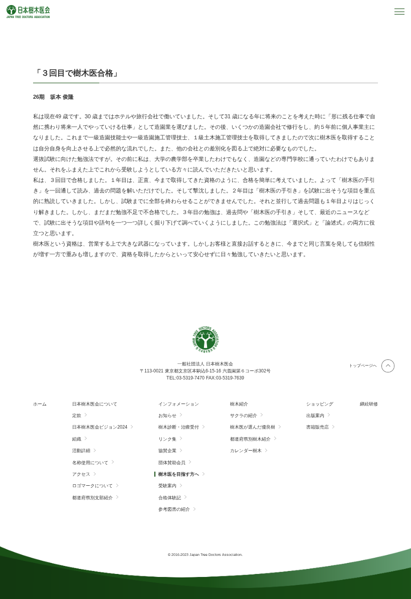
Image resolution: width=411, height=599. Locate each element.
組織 (76, 439)
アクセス (81, 474)
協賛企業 (167, 450)
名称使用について (90, 462)
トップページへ (363, 365)
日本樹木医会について (94, 404)
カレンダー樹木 (246, 450)
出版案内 (315, 415)
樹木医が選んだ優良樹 (252, 427)
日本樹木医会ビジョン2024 (99, 427)
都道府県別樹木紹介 (250, 439)
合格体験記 (169, 497)
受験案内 (167, 485)
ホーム (40, 404)
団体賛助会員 (171, 462)
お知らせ (167, 415)
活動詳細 (81, 450)
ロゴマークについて (92, 485)
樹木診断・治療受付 (178, 427)
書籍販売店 (317, 427)
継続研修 (369, 404)
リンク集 (167, 439)
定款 (76, 415)
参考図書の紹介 (174, 509)
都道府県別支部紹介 (92, 497)
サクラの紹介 (243, 415)
